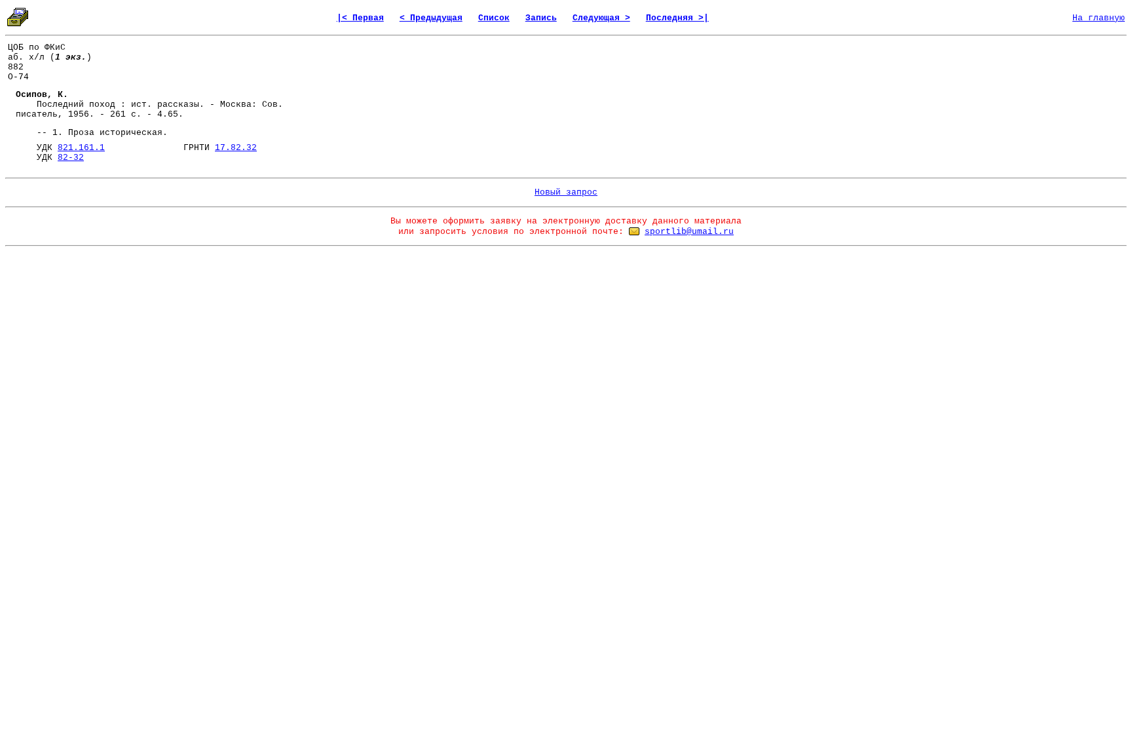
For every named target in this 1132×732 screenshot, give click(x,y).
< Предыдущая (431, 18)
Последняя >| (677, 18)
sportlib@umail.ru (689, 232)
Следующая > (601, 18)
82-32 (71, 158)
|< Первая (360, 18)
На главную (1098, 18)
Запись (541, 18)
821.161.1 (81, 148)
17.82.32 (236, 148)
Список (494, 18)
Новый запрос (566, 192)
